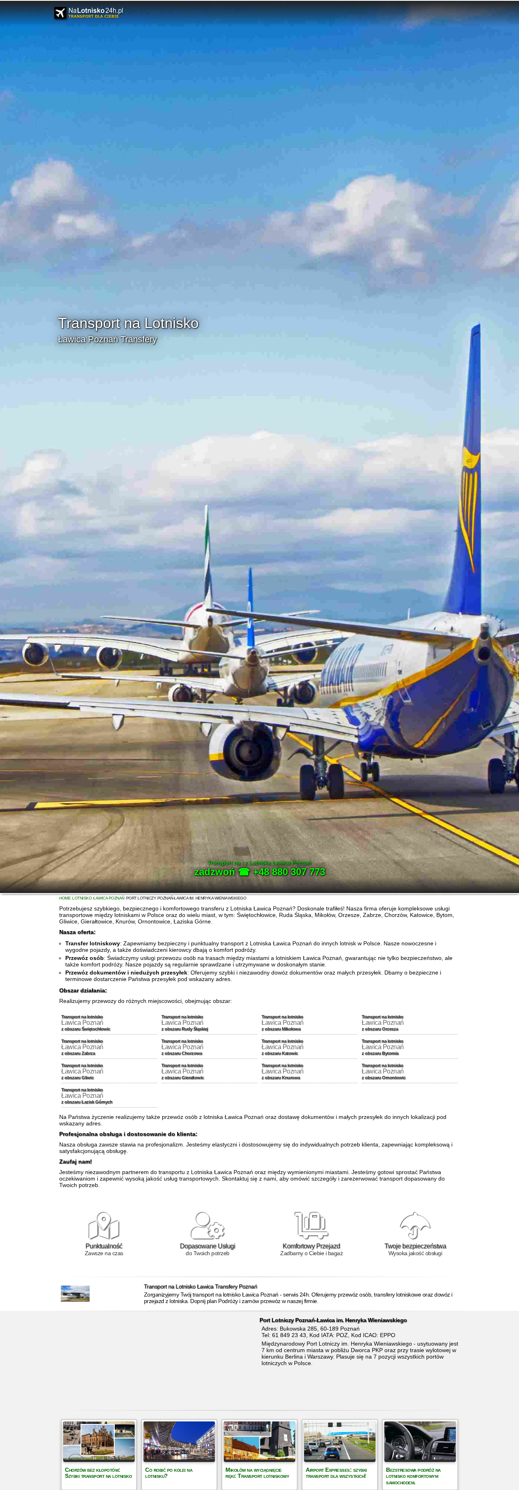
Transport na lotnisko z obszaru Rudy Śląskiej (184, 1022)
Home (65, 898)
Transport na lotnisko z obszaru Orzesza (383, 1022)
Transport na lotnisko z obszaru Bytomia (383, 1047)
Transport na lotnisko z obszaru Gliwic (82, 1071)
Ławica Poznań (108, 898)
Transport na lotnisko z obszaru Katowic (283, 1047)
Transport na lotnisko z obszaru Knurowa (283, 1071)
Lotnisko (82, 898)
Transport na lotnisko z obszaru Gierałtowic (182, 1071)
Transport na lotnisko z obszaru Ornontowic (383, 1071)
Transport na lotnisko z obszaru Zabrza (82, 1047)
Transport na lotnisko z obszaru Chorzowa (182, 1047)
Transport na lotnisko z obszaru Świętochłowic (85, 1022)
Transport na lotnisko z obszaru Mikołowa (283, 1022)
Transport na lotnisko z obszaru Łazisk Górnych (86, 1095)
